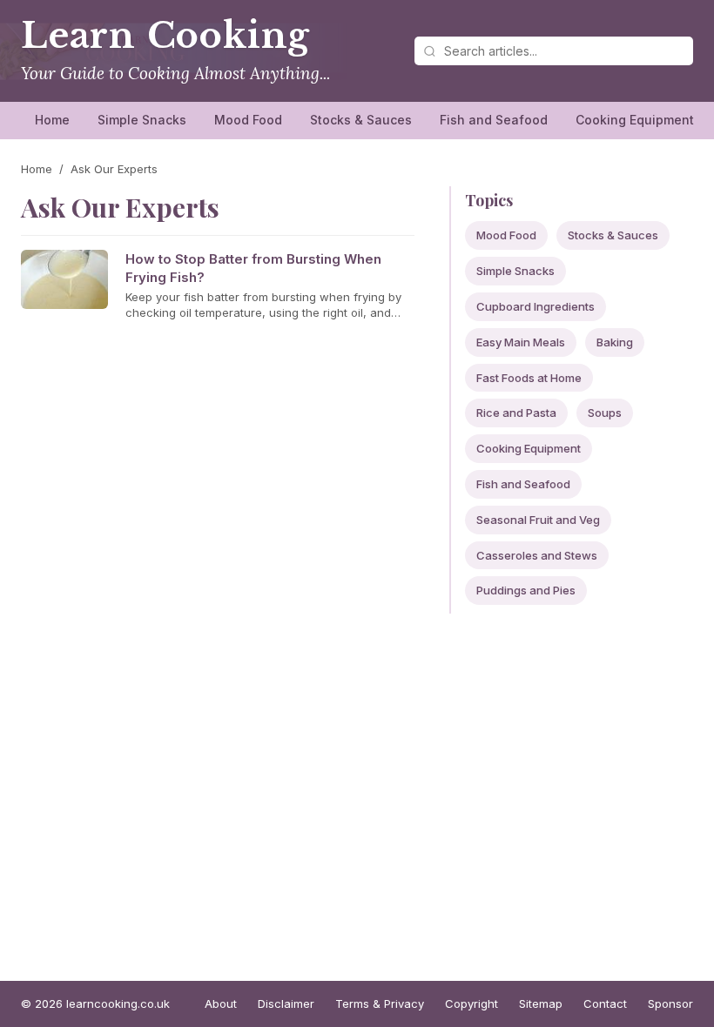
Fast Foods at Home (529, 378)
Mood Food (248, 119)
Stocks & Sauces (361, 119)
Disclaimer (286, 1003)
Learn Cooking (165, 35)
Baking (614, 342)
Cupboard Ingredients (535, 306)
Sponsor (670, 1003)
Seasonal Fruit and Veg (538, 520)
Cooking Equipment (635, 119)
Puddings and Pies (526, 590)
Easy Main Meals (520, 342)
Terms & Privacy (379, 1003)
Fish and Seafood (494, 119)
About (221, 1003)
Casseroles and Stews (536, 555)
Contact (605, 1003)
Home (52, 119)
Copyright (471, 1003)
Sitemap (540, 1003)
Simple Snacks (142, 119)
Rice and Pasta (516, 413)
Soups (605, 413)
